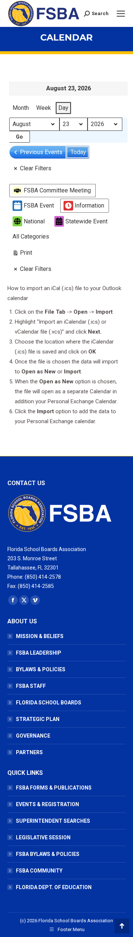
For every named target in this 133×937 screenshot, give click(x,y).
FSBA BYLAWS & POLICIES (47, 854)
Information (89, 205)
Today (78, 152)
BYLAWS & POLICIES (40, 669)
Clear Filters (35, 168)
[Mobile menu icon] (121, 13)
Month (21, 107)
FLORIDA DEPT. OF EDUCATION (54, 887)
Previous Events (41, 152)
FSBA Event (39, 205)
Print (22, 254)
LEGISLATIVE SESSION (43, 837)
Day (63, 107)
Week (43, 107)
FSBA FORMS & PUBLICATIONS (54, 788)
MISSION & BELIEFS (40, 636)
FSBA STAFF (31, 686)
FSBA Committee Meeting (57, 190)
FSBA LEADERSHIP (38, 653)
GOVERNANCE (33, 736)
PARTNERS (29, 752)
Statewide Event (86, 221)
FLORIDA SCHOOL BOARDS (48, 703)
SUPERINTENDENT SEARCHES (53, 821)
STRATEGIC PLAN (37, 719)
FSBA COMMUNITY (39, 871)
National (34, 221)
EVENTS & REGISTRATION (47, 804)
